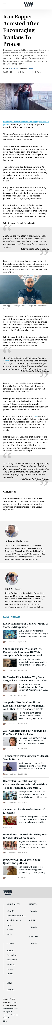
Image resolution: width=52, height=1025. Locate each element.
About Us (6, 1018)
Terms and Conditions (10, 1015)
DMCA (5, 1021)
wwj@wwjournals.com (10, 1008)
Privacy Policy (7, 1011)
